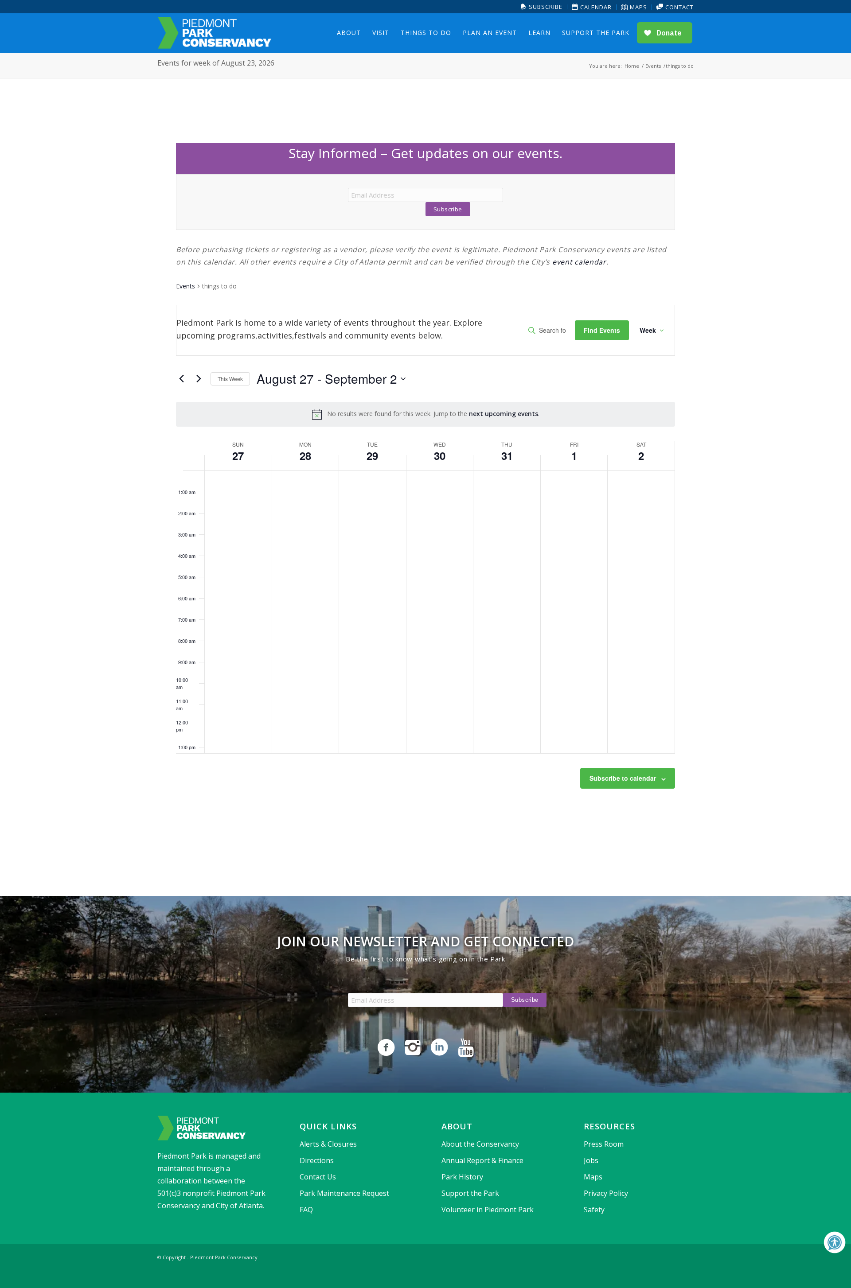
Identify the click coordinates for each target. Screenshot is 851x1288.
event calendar (579, 262)
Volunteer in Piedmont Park (487, 1209)
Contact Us (318, 1177)
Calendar (595, 7)
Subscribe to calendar (622, 778)
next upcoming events (503, 413)
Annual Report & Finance (482, 1160)
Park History (462, 1177)
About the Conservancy (480, 1144)
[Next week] (198, 379)
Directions (317, 1160)
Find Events (602, 330)
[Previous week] (181, 379)
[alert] (425, 414)
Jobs (591, 1160)
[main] (425, 487)
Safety (594, 1209)
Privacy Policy (606, 1193)
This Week (230, 378)
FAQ (306, 1209)
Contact (679, 7)
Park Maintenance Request (344, 1193)
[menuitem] (541, 6)
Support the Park (470, 1193)
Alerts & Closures (328, 1144)
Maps (637, 7)
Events (185, 286)
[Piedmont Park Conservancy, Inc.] (214, 32)
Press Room (604, 1144)
